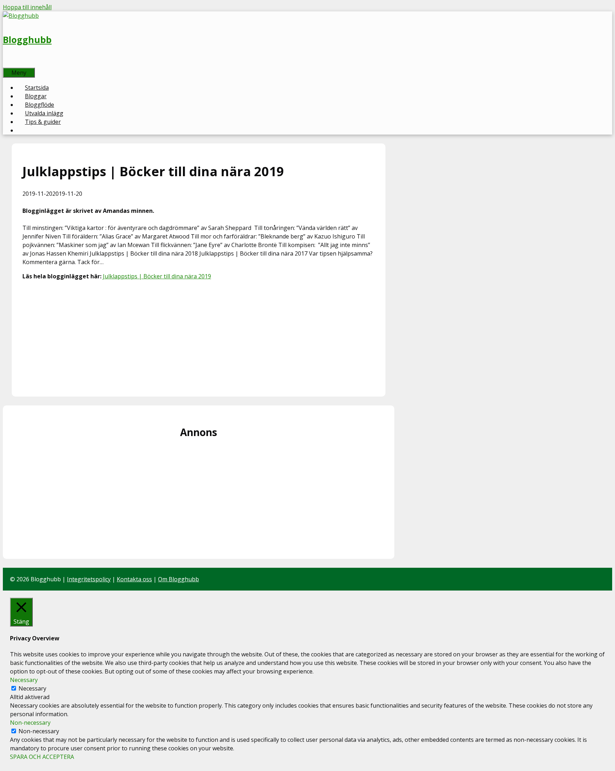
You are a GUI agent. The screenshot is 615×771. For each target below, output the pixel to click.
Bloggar (36, 96)
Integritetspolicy (89, 579)
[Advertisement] (198, 336)
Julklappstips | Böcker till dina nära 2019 (157, 276)
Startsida (37, 87)
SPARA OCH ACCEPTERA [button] (42, 757)
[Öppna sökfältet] (11, 63)
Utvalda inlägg (44, 113)
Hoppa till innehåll (27, 7)
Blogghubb (27, 39)
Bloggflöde (39, 105)
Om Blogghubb (178, 579)
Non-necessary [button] (30, 723)
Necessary (32, 688)
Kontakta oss (134, 579)
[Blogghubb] (21, 16)
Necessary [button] (24, 680)
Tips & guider (43, 122)
